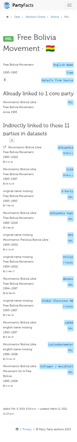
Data (17, 16)
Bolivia (55, 16)
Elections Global (35, 16)
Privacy (27, 429)
